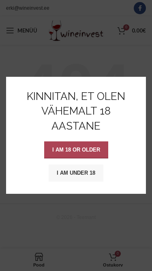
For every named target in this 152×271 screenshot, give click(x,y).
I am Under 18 (76, 173)
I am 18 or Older (76, 150)
